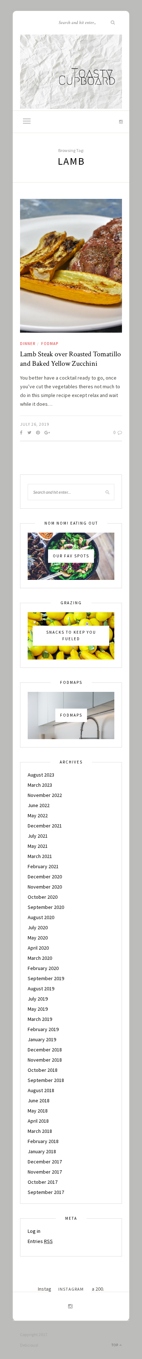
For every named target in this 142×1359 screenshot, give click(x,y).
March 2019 (40, 1019)
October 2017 (43, 1182)
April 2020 (38, 948)
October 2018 (43, 1070)
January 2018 (42, 1151)
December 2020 (45, 876)
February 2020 (43, 968)
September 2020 (46, 907)
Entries (40, 1241)
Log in (34, 1231)
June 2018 (39, 1100)
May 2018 (38, 1110)
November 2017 (45, 1171)
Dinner (27, 343)
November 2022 (45, 795)
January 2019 (42, 1039)
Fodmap (49, 343)
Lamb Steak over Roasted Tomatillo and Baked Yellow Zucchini (70, 358)
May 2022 (38, 815)
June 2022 (39, 805)
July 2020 (38, 927)
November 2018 (45, 1060)
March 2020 (40, 958)
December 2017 (45, 1161)
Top (115, 1345)
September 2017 (46, 1192)
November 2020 (45, 886)
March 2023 (40, 785)
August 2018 (41, 1090)
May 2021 (38, 846)
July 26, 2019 (34, 424)
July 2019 (38, 998)
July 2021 (38, 836)
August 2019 (41, 988)
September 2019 (46, 978)
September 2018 (46, 1080)
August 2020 (41, 917)
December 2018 (45, 1049)
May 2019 (38, 1009)
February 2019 (43, 1029)
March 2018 (40, 1131)
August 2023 (41, 774)
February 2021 (43, 866)
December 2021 (45, 825)
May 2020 (38, 937)
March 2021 (40, 856)
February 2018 (43, 1141)
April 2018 (38, 1121)
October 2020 (43, 897)
